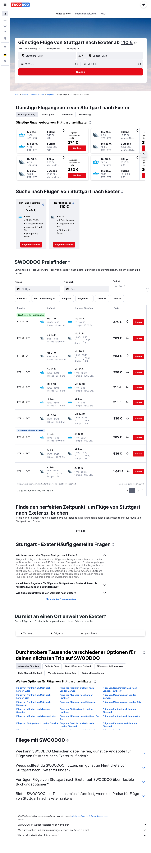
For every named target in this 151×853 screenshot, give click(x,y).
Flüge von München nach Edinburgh (78, 702)
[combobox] (73, 48)
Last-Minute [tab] (67, 114)
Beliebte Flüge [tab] (52, 666)
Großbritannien (37, 94)
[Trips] (5, 47)
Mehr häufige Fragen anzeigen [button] (61, 599)
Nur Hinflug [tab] (85, 114)
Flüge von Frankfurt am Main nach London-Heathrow (120, 689)
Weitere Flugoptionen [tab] (93, 673)
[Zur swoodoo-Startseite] (20, 5)
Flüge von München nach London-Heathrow (77, 696)
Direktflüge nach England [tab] (78, 666)
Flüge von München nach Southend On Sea (79, 717)
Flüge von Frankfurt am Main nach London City (33, 696)
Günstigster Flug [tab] (26, 114)
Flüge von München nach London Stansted (33, 710)
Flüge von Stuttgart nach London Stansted (119, 710)
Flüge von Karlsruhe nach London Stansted (120, 724)
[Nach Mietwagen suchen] (5, 26)
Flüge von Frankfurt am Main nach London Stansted (77, 724)
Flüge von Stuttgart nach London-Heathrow (77, 710)
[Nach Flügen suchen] (5, 14)
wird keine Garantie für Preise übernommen (89, 816)
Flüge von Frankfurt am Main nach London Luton (33, 689)
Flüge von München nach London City (122, 702)
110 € (127, 42)
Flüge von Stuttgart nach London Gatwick (37, 723)
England (50, 94)
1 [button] (132, 490)
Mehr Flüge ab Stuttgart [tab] (30, 673)
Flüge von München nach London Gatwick (119, 696)
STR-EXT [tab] (80, 531)
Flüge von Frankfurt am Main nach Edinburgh (33, 703)
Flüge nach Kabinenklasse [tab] (110, 666)
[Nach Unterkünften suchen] (5, 20)
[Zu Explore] (5, 38)
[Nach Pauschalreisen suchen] (5, 32)
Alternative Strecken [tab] (28, 666)
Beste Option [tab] (47, 114)
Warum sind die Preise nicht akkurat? (38, 835)
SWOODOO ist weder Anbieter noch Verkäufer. (43, 824)
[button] (5, 4)
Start (17, 94)
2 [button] (138, 490)
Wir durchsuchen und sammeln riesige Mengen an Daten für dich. (54, 830)
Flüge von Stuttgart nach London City (121, 716)
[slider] (147, 290)
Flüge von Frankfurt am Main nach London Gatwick (77, 689)
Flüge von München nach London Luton (36, 716)
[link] (31, 244)
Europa (25, 94)
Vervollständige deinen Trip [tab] (62, 673)
